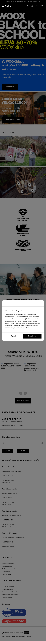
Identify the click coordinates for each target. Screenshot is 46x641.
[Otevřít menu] (42, 6)
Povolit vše (32, 336)
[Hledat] (27, 6)
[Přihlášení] (32, 6)
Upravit (13, 336)
